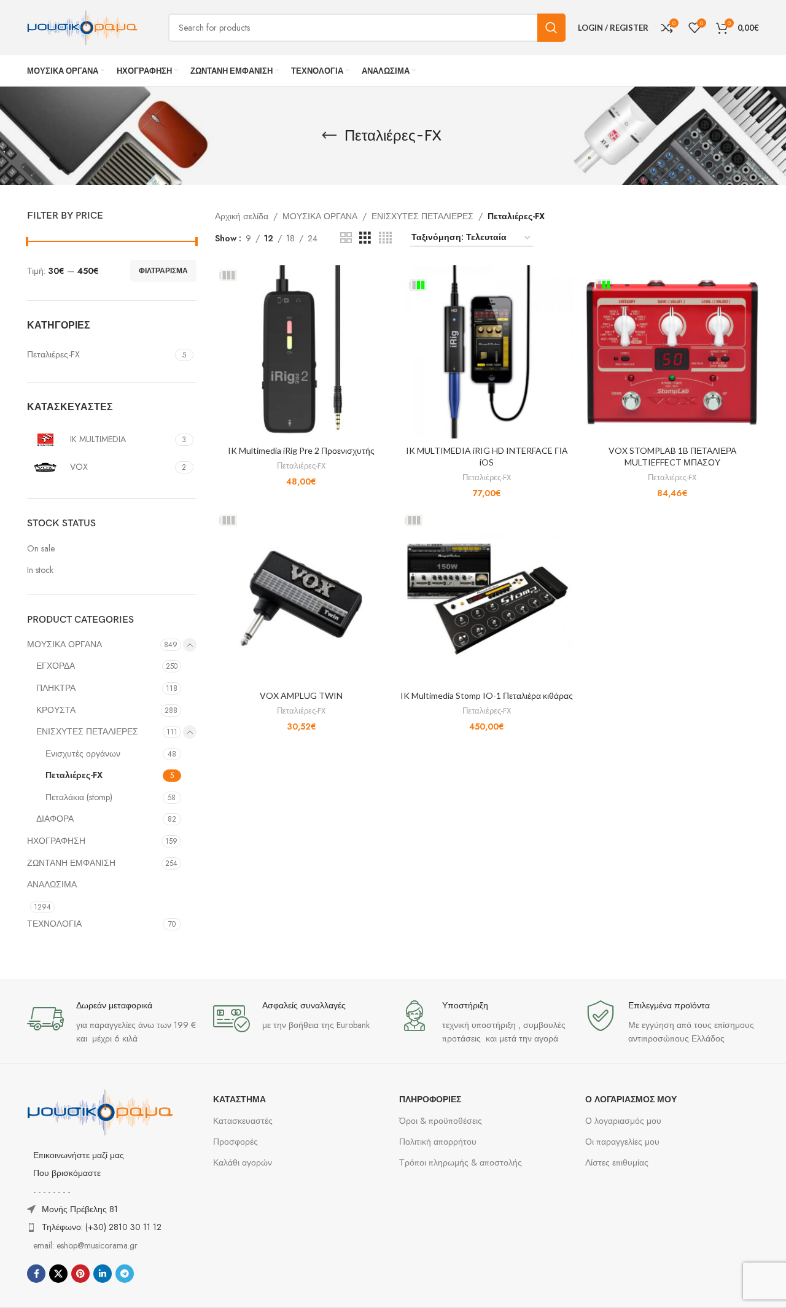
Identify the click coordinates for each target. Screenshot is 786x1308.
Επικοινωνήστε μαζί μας (78, 1155)
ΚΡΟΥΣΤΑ (56, 710)
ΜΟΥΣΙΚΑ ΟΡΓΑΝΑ (64, 644)
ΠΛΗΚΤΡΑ (56, 688)
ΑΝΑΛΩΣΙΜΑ (52, 884)
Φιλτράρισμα (163, 270)
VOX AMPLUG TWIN (301, 695)
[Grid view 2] (346, 238)
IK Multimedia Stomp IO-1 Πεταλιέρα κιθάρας (486, 695)
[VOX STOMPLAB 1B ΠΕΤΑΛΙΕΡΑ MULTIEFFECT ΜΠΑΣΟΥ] (672, 351)
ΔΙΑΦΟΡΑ (55, 818)
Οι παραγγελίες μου (622, 1141)
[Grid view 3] (365, 238)
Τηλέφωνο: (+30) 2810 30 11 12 (101, 1227)
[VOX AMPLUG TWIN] (301, 596)
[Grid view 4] (385, 238)
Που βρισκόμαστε (67, 1173)
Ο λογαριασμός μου (623, 1121)
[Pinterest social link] (80, 1273)
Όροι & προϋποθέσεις (440, 1121)
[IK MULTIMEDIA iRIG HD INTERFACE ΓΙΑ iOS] (487, 351)
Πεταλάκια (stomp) (78, 797)
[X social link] (58, 1273)
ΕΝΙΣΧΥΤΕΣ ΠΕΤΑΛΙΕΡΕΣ (87, 731)
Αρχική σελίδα (241, 216)
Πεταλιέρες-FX (74, 775)
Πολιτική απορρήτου (438, 1141)
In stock (40, 570)
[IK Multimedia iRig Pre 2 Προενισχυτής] (301, 351)
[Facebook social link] (36, 1273)
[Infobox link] (114, 1022)
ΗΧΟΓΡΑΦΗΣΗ (56, 841)
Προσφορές (235, 1141)
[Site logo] (82, 26)
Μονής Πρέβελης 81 (80, 1209)
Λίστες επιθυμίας (616, 1162)
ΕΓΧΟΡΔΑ (55, 666)
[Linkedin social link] (102, 1273)
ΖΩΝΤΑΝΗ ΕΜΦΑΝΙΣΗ (71, 863)
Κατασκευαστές (243, 1121)
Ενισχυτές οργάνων (82, 753)
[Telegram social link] (124, 1273)
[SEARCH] (551, 28)
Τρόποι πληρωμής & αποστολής (460, 1162)
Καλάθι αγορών (242, 1162)
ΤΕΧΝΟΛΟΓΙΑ (54, 923)
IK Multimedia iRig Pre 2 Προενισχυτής (301, 450)
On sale (41, 549)
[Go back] (329, 135)
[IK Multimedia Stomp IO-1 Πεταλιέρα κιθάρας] (487, 596)
